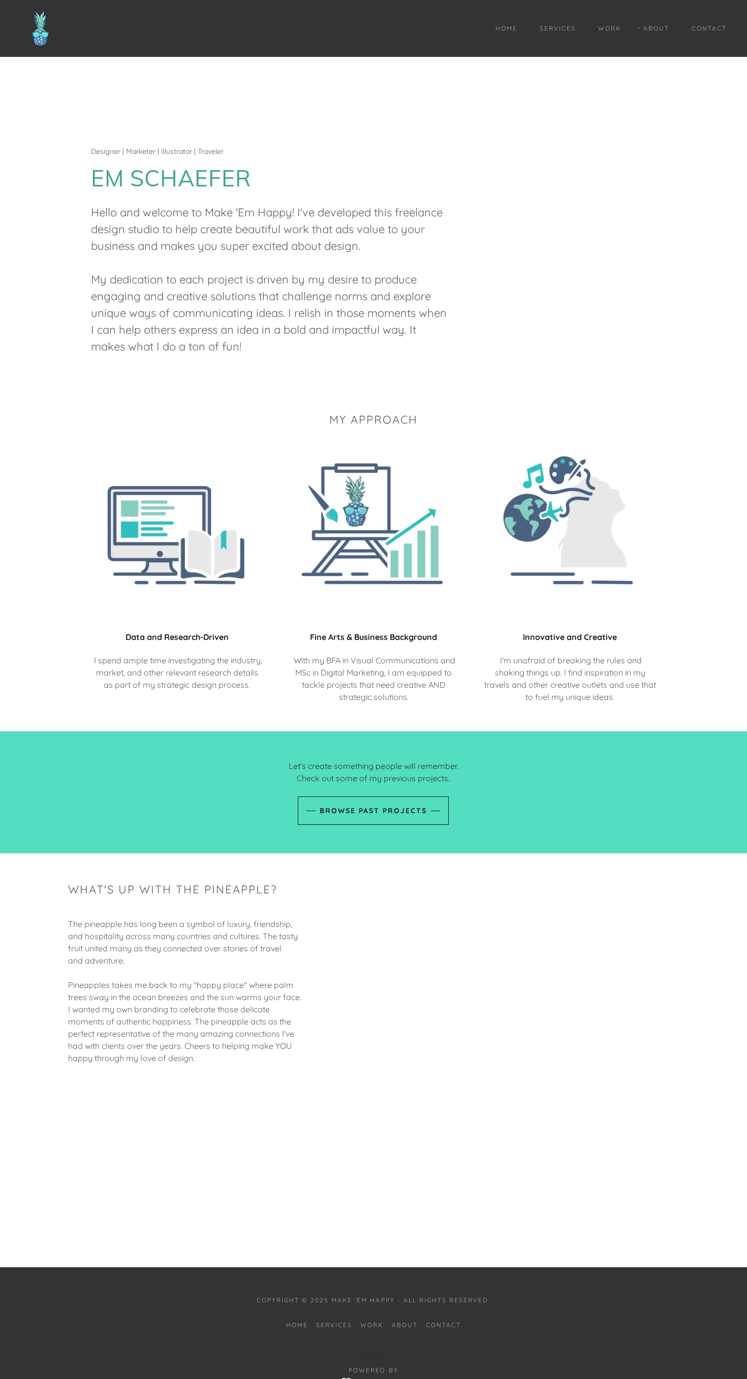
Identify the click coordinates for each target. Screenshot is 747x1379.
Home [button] (297, 1325)
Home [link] (506, 28)
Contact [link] (709, 28)
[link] (40, 27)
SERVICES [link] (558, 28)
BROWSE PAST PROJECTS (373, 810)
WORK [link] (609, 28)
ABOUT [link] (656, 28)
